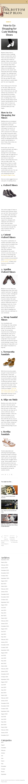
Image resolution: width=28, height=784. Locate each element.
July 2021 (3, 631)
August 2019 (4, 682)
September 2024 (5, 559)
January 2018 (4, 732)
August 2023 (4, 581)
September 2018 (5, 711)
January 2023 (4, 591)
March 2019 (4, 695)
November (3, 766)
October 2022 (4, 599)
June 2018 (3, 719)
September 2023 (5, 578)
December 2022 (5, 594)
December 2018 (5, 703)
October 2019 (4, 676)
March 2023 (4, 586)
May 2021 (3, 636)
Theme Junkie (4, 781)
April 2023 (3, 583)
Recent (3, 771)
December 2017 (5, 735)
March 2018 (4, 727)
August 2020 (4, 652)
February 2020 (4, 668)
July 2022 (3, 607)
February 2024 (4, 565)
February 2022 (4, 620)
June (2, 758)
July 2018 (3, 716)
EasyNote (17, 780)
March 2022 (4, 618)
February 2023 (4, 589)
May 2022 (3, 613)
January (3, 753)
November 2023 (5, 573)
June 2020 (3, 658)
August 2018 (4, 714)
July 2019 (3, 684)
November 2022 (5, 597)
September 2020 (5, 650)
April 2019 (3, 692)
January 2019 (4, 700)
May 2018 (3, 722)
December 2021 (5, 626)
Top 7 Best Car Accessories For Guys (9, 511)
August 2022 (4, 605)
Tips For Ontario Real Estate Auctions (8, 496)
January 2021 (4, 642)
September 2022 (5, 602)
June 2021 (3, 634)
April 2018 (3, 724)
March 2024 (4, 562)
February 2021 (4, 639)
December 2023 (5, 570)
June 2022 (3, 610)
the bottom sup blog (9, 780)
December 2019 (5, 674)
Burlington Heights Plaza (8, 175)
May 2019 (3, 690)
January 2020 (4, 671)
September (3, 774)
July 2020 (3, 655)
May (2, 763)
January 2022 (4, 623)
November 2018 (5, 706)
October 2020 (4, 647)
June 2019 (3, 687)
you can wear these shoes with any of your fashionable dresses (9, 390)
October (3, 769)
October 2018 (4, 708)
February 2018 (4, 730)
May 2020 (3, 660)
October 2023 (4, 575)
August (3, 745)
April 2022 (3, 615)
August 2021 (4, 628)
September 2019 (5, 679)
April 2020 (3, 663)
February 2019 (4, 698)
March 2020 (4, 666)
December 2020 (5, 644)
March (8, 22)
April (2, 742)
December (3, 747)
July (2, 755)
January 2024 (4, 567)
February (3, 750)
